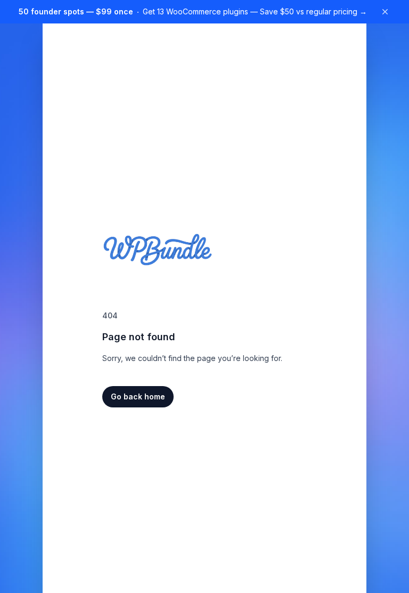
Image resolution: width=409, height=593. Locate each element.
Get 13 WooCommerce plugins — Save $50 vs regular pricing (193, 11)
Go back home (138, 396)
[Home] (157, 250)
